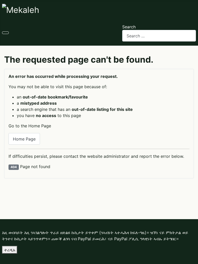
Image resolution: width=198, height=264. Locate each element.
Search (129, 26)
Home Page (24, 139)
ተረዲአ (9, 249)
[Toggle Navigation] (5, 32)
